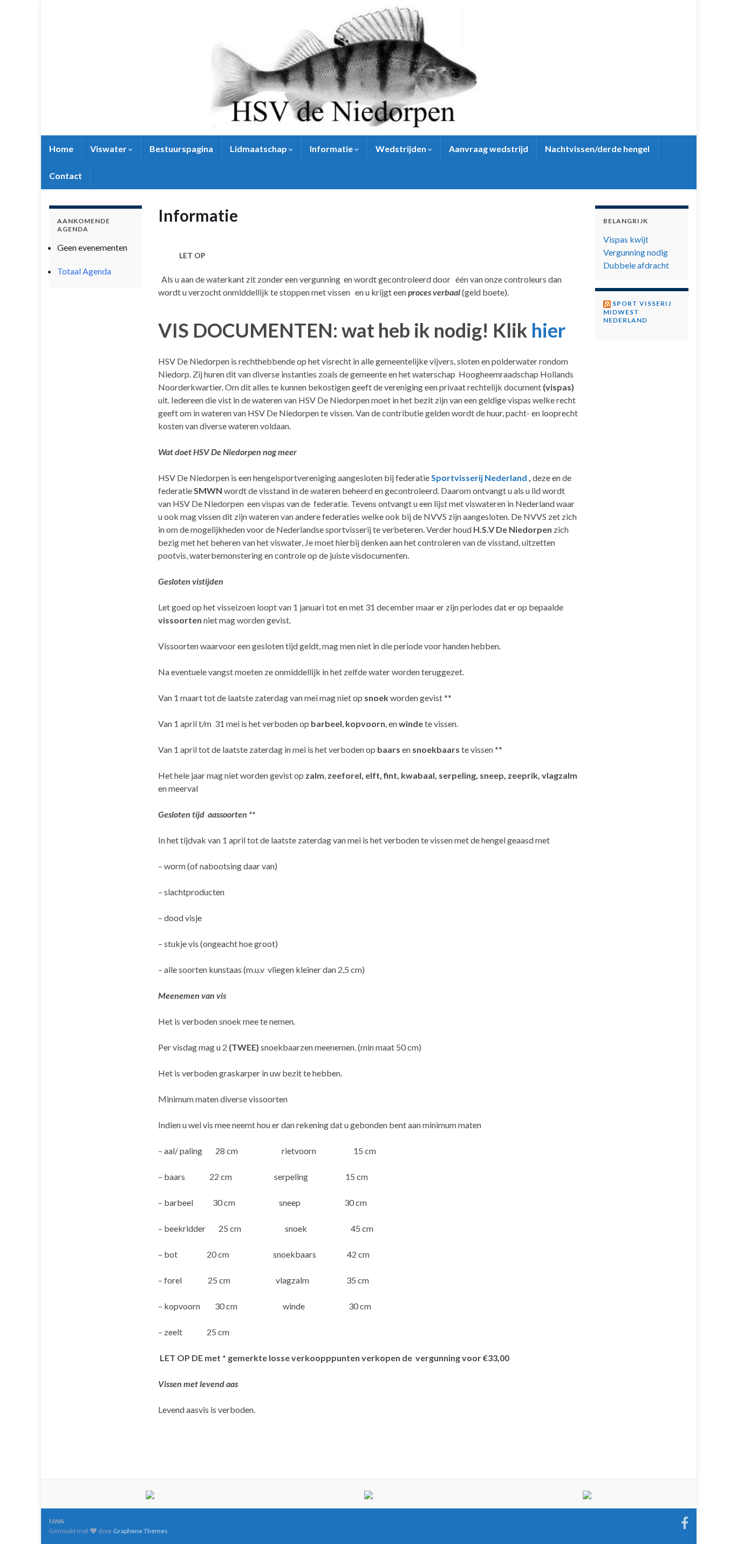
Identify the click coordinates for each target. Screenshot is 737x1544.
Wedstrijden (402, 148)
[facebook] (684, 1521)
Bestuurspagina (181, 148)
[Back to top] (712, 1519)
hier (548, 330)
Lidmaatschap (259, 148)
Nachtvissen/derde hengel (597, 148)
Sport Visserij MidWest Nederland (637, 311)
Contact (65, 175)
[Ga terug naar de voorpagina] (369, 67)
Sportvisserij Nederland (479, 477)
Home (61, 148)
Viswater (109, 148)
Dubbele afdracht (636, 265)
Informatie (332, 148)
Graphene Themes (140, 1531)
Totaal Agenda (84, 271)
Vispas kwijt (626, 239)
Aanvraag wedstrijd (488, 148)
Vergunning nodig (635, 252)
